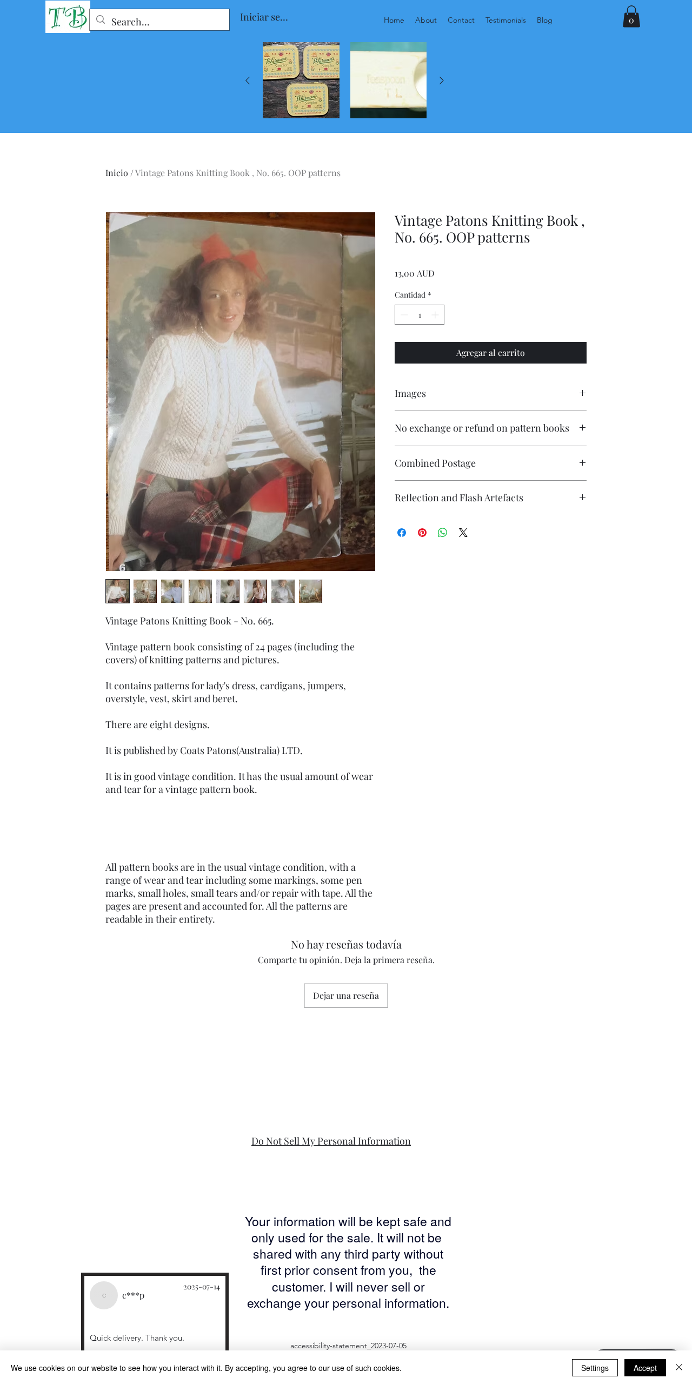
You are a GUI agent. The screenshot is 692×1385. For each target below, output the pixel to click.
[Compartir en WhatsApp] (442, 532)
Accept (645, 1367)
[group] (344, 80)
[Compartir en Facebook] (401, 532)
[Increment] (436, 314)
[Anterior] (247, 80)
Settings (595, 1367)
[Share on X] (463, 532)
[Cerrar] (679, 1367)
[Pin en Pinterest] (422, 532)
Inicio (116, 172)
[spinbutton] (419, 314)
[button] (631, 16)
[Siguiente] (441, 80)
